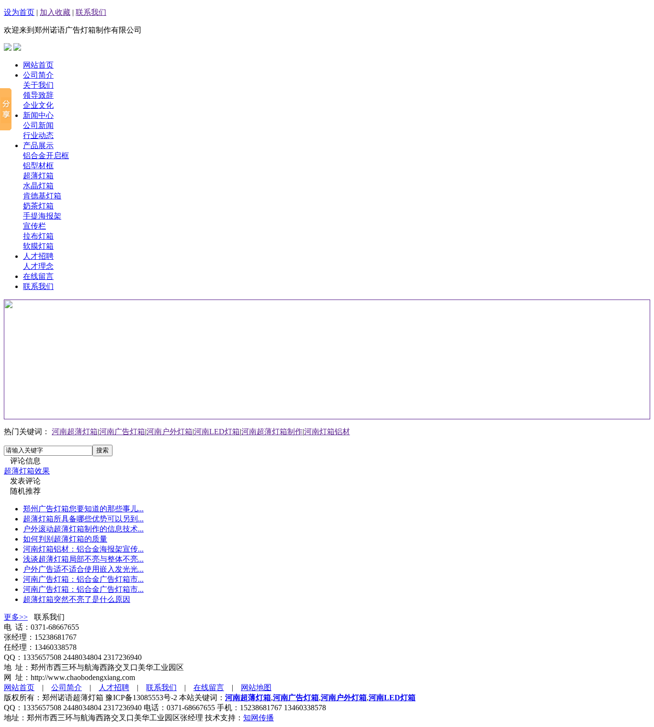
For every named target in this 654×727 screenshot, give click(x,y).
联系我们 (91, 12)
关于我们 (38, 85)
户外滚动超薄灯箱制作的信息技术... (83, 529)
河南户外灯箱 (169, 431)
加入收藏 (55, 12)
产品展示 (38, 145)
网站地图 (256, 687)
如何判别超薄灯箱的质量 (65, 539)
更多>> (16, 617)
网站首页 (38, 65)
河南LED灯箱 (217, 431)
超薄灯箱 (38, 176)
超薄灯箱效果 (27, 471)
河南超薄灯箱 (75, 431)
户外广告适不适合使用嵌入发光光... (83, 569)
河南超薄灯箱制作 (272, 431)
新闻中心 (38, 115)
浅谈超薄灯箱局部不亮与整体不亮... (83, 559)
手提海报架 (42, 216)
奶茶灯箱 (38, 206)
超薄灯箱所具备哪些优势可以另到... (83, 519)
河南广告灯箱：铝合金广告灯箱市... (83, 579)
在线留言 (38, 276)
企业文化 (38, 105)
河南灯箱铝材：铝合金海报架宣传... (83, 549)
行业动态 (38, 135)
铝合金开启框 (46, 155)
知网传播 (258, 718)
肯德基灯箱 (42, 196)
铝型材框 (38, 166)
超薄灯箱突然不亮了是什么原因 (76, 599)
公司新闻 (38, 125)
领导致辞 (38, 95)
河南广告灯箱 (122, 431)
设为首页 (19, 12)
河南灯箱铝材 (327, 431)
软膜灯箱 (38, 246)
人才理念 (38, 266)
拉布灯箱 (38, 236)
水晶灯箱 (38, 186)
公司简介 (38, 75)
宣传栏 (34, 226)
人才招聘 (38, 256)
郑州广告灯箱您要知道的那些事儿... (83, 509)
